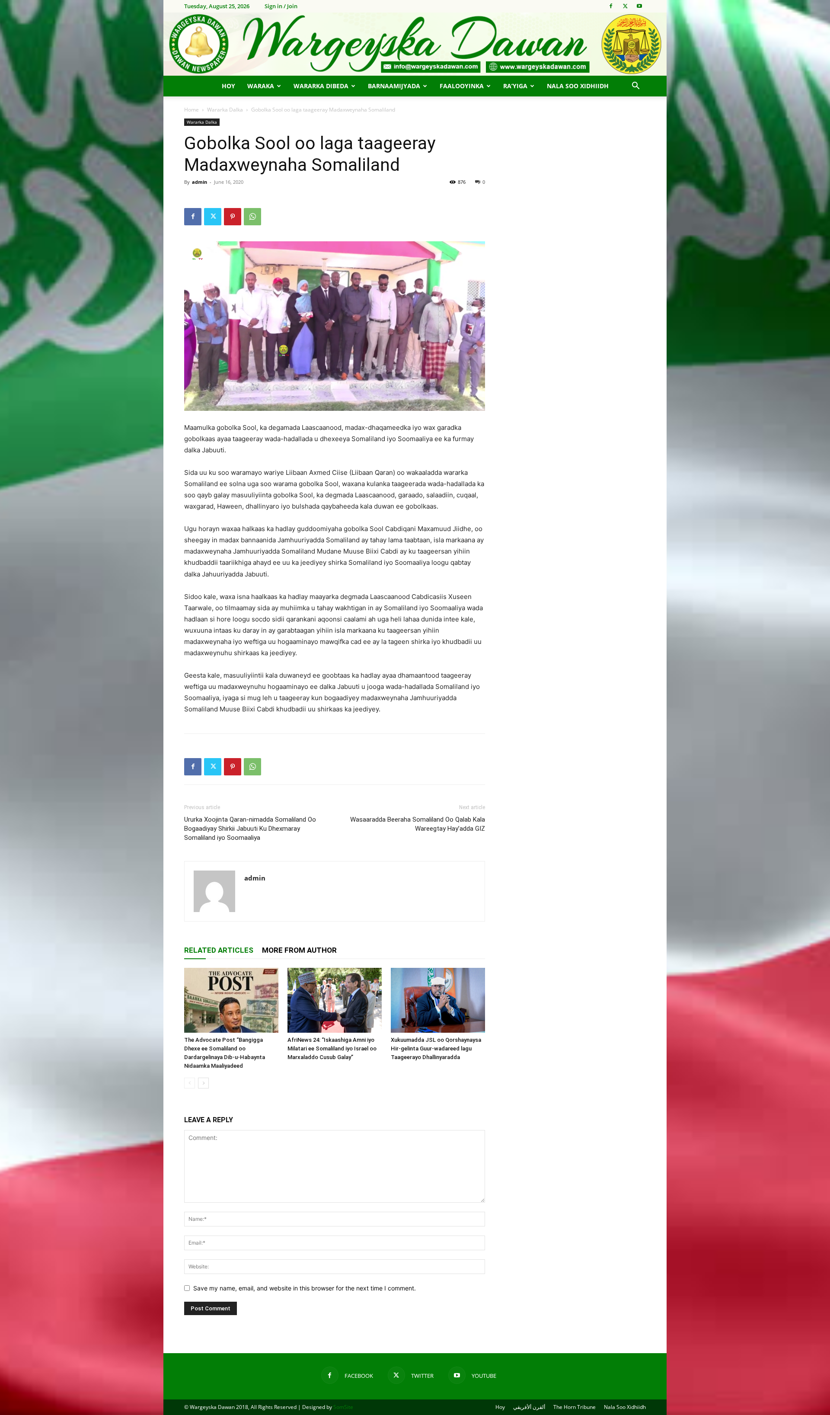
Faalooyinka (462, 86)
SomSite (343, 1407)
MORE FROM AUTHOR (299, 950)
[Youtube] (639, 6)
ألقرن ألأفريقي (529, 1407)
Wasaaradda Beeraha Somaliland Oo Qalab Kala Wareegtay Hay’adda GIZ (417, 824)
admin (199, 182)
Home (191, 109)
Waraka (260, 86)
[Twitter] (625, 6)
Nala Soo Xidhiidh (578, 86)
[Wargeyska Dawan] (415, 44)
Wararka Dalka (225, 109)
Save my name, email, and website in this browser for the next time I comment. (304, 1288)
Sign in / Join (281, 6)
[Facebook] (610, 6)
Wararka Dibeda (321, 86)
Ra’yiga (515, 86)
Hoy (228, 86)
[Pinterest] (232, 216)
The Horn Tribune (574, 1407)
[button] (635, 87)
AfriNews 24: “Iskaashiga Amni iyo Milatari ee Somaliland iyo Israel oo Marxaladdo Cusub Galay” (332, 1048)
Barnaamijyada (394, 86)
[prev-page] (189, 1083)
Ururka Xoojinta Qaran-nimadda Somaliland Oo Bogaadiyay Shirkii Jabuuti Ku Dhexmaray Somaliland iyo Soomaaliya (250, 829)
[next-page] (203, 1083)
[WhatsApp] (252, 216)
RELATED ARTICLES (218, 950)
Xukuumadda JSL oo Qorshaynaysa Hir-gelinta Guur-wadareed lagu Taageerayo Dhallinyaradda (436, 1048)
